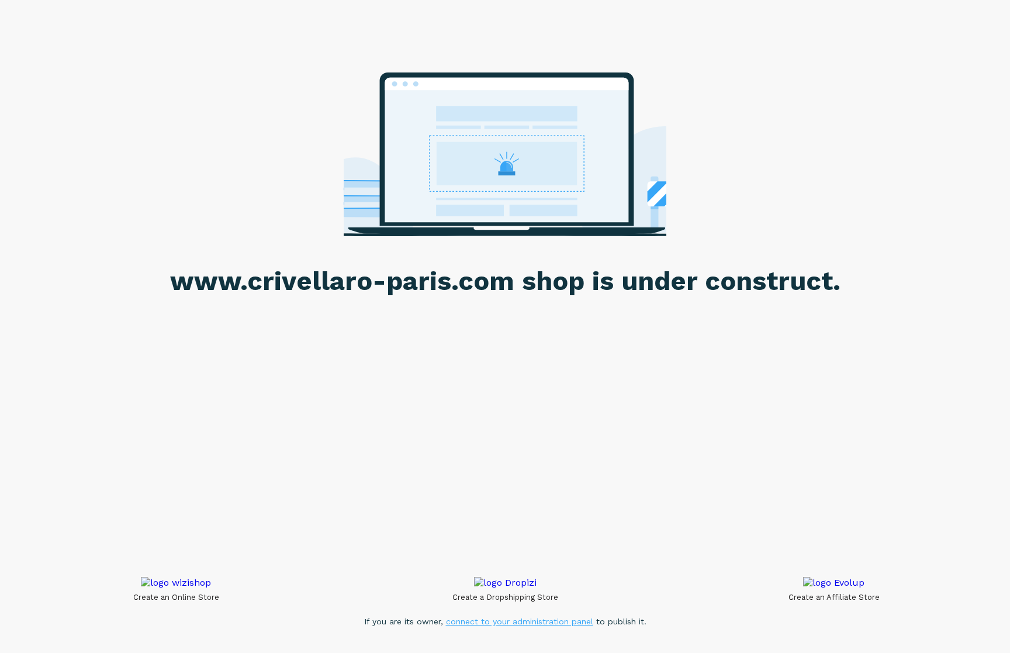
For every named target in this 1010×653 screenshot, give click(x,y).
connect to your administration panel (519, 621)
